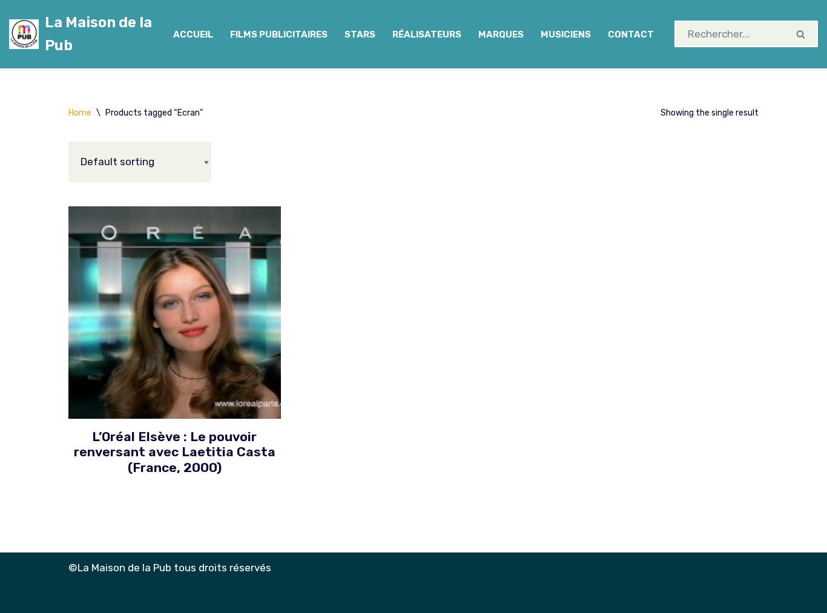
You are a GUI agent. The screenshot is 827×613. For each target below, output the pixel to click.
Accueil (193, 34)
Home (79, 113)
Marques (501, 34)
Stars (359, 34)
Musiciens (566, 34)
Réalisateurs (426, 34)
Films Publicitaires (279, 34)
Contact (631, 34)
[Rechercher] (801, 34)
